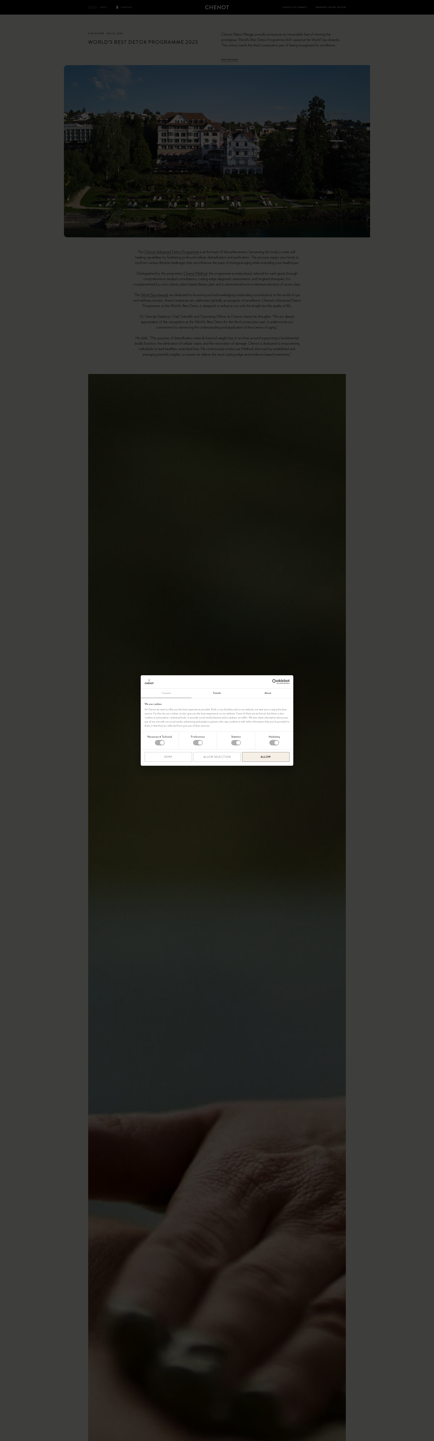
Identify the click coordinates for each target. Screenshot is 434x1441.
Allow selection (217, 756)
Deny (168, 756)
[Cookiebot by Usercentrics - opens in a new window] (275, 681)
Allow (266, 756)
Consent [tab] (166, 693)
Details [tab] (217, 693)
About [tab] (267, 693)
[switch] (198, 742)
